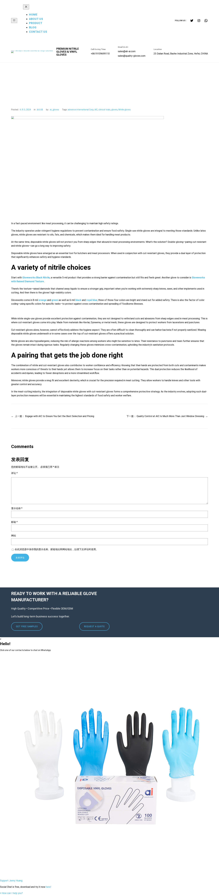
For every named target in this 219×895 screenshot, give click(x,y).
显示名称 (16, 508)
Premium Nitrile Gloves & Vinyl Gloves (67, 51)
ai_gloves (54, 109)
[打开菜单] (14, 20)
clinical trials (104, 109)
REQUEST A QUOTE (94, 626)
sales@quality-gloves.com (131, 55)
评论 (14, 473)
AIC (96, 109)
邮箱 (14, 522)
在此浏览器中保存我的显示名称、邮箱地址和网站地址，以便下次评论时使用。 (56, 549)
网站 (13, 535)
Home (33, 14)
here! (48, 886)
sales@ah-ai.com (126, 51)
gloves (114, 109)
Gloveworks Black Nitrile (36, 277)
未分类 (40, 109)
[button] (109, 768)
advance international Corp (81, 109)
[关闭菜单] (26, 6)
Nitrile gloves (124, 109)
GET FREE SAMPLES (27, 626)
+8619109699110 (100, 53)
